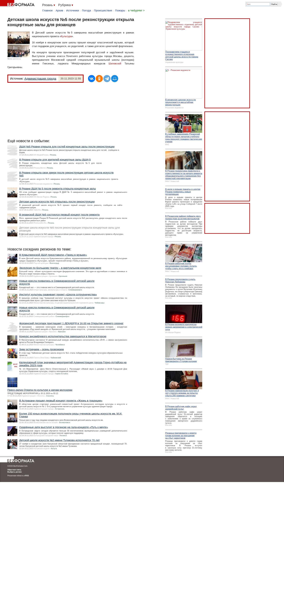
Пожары (120, 10)
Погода (86, 10)
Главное (47, 10)
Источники (72, 10)
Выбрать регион (14, 472)
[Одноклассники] (99, 78)
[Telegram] (106, 78)
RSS (27, 476)
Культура (66, 36)
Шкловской (115, 63)
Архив (59, 10)
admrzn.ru (17, 59)
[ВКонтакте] (91, 78)
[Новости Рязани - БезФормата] (18, 3)
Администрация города (40, 78)
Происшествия (103, 10)
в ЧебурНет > (136, 10)
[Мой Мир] (114, 78)
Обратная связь (14, 470)
